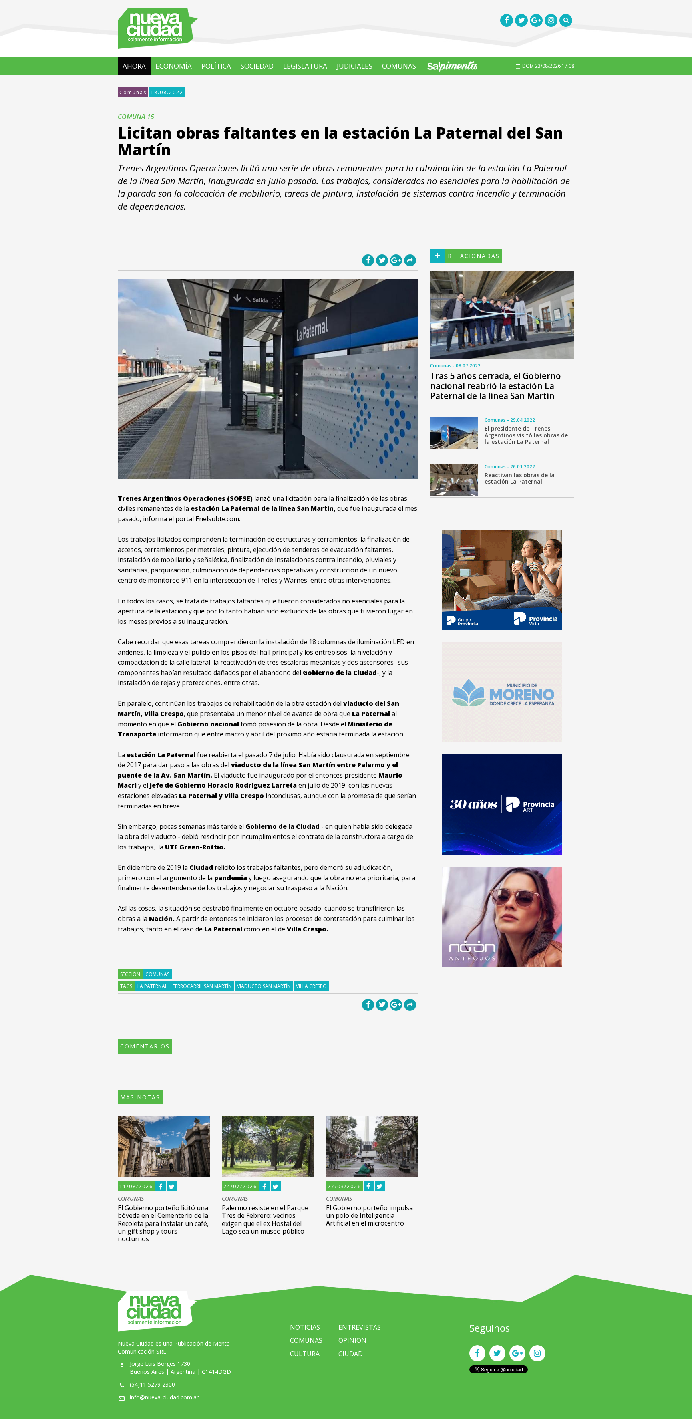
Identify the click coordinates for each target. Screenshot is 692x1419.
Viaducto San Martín (264, 986)
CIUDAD (350, 1353)
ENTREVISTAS (359, 1327)
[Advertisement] (502, 1035)
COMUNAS (399, 66)
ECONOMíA (173, 66)
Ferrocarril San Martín (202, 986)
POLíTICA (216, 66)
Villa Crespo (311, 986)
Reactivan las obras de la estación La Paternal (520, 478)
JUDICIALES (354, 66)
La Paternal (152, 986)
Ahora (134, 66)
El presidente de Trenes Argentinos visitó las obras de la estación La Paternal (526, 435)
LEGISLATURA (305, 66)
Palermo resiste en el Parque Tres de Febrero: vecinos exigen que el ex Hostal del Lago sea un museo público (265, 1219)
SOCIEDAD (257, 66)
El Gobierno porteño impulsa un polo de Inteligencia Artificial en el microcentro (369, 1215)
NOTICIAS (305, 1327)
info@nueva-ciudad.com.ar (164, 1397)
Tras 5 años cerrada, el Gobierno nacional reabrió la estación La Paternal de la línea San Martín (495, 385)
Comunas (133, 92)
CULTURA (305, 1353)
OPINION (352, 1340)
